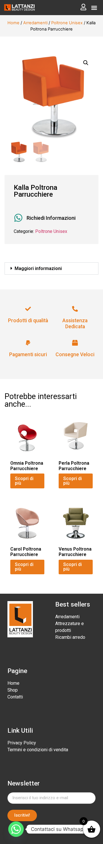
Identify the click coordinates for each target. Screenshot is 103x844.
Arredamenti (35, 22)
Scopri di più (24, 481)
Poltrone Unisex (67, 22)
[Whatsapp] (16, 829)
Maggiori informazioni (38, 268)
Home (13, 22)
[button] (94, 7)
